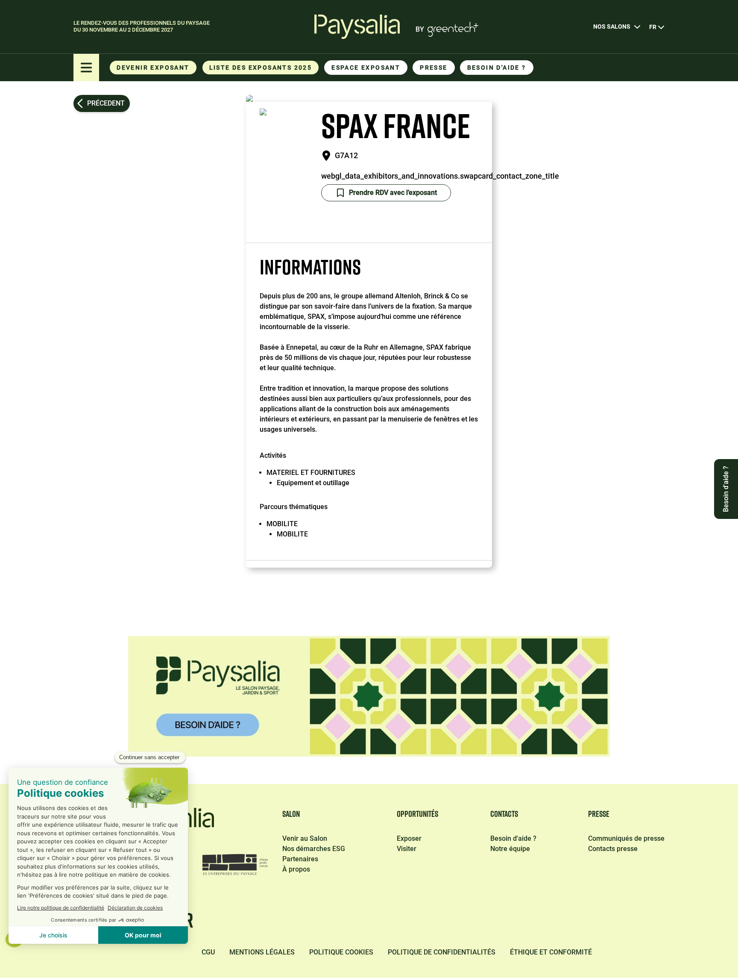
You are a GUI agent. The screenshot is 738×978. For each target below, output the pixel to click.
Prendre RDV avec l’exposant (393, 193)
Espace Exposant (365, 67)
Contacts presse (613, 849)
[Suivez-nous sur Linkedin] (536, 922)
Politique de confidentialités (441, 952)
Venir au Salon (304, 838)
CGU (208, 952)
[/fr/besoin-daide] (369, 696)
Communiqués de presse (626, 838)
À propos (296, 869)
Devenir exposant (153, 67)
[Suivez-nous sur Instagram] (616, 922)
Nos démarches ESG (313, 849)
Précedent (106, 103)
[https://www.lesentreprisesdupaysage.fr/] (235, 864)
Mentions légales (262, 952)
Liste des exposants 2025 (260, 67)
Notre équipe (510, 849)
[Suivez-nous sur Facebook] (495, 922)
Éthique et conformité (551, 952)
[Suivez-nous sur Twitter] (576, 922)
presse (433, 67)
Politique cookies (341, 952)
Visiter (406, 849)
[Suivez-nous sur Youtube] (657, 922)
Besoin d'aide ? (496, 67)
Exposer (409, 838)
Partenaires (300, 859)
